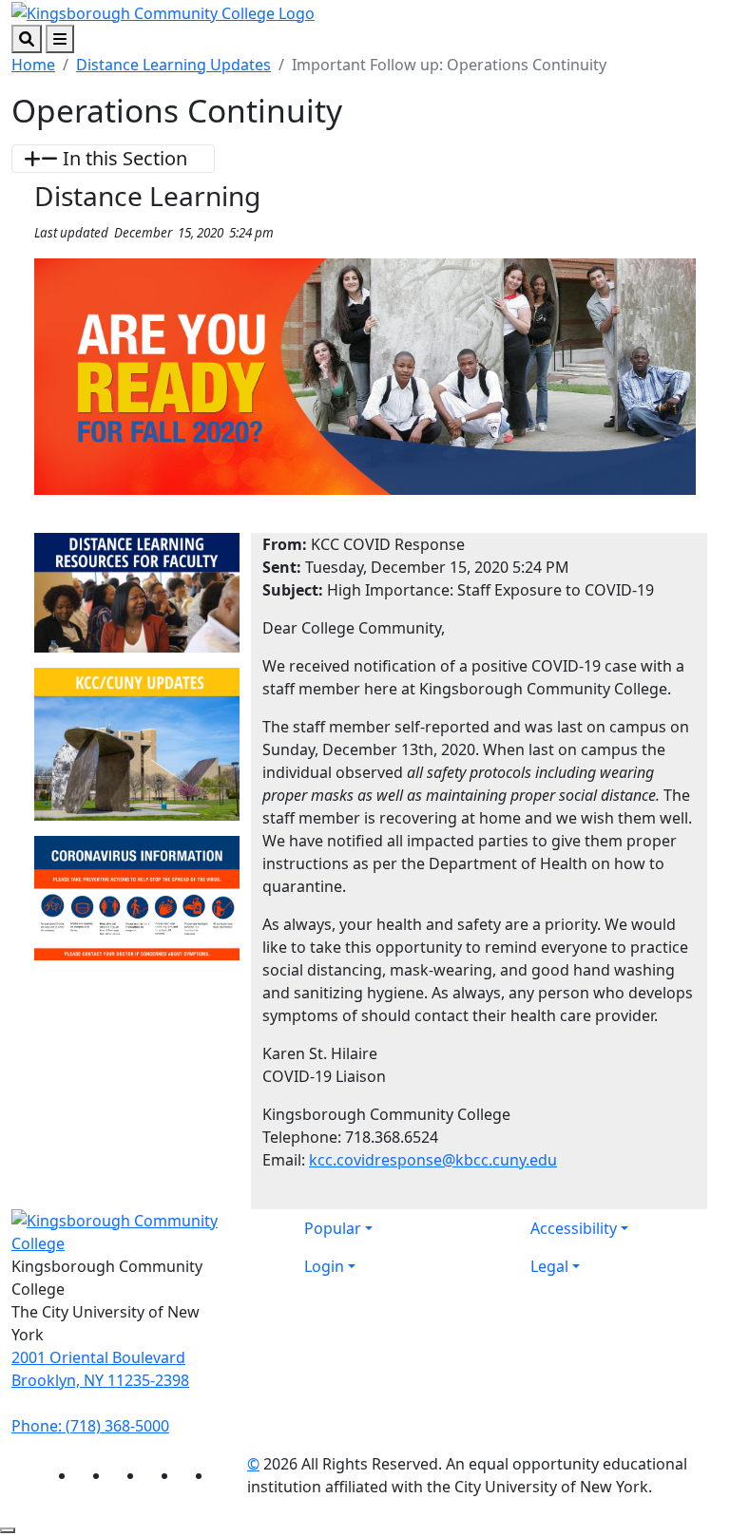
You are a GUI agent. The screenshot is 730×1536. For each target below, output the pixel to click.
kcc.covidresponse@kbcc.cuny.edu (433, 1159)
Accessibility (573, 1228)
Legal (549, 1266)
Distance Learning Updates (173, 64)
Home (33, 64)
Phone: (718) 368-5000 (90, 1425)
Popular (332, 1228)
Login (324, 1266)
